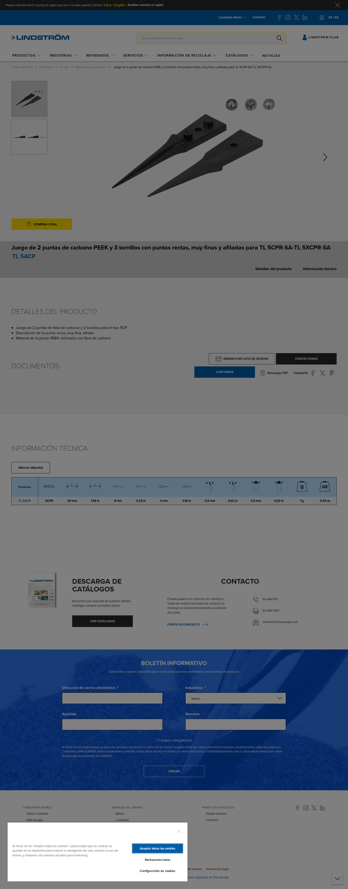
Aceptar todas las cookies (157, 848)
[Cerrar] (179, 831)
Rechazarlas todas (157, 860)
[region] (97, 851)
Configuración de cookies (157, 871)
